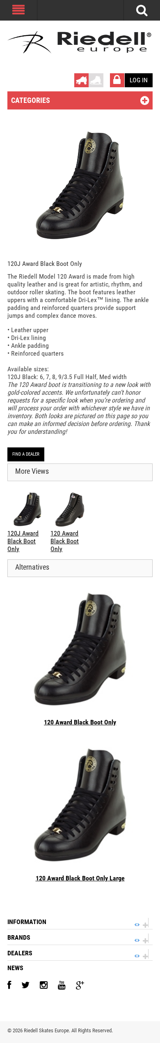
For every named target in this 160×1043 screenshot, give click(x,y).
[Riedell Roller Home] (81, 77)
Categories (30, 100)
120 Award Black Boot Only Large (80, 878)
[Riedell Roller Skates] (79, 42)
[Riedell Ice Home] (96, 77)
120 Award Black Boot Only (80, 722)
